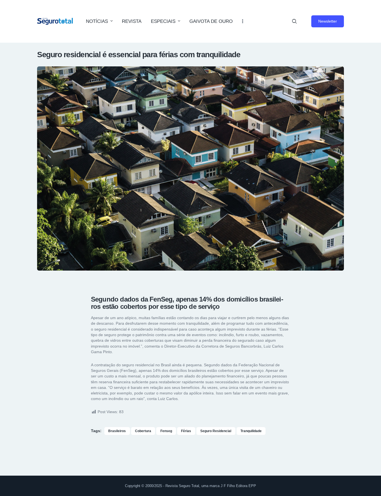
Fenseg (166, 431)
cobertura (143, 431)
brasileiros (117, 431)
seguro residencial (215, 431)
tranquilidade (251, 431)
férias (186, 431)
